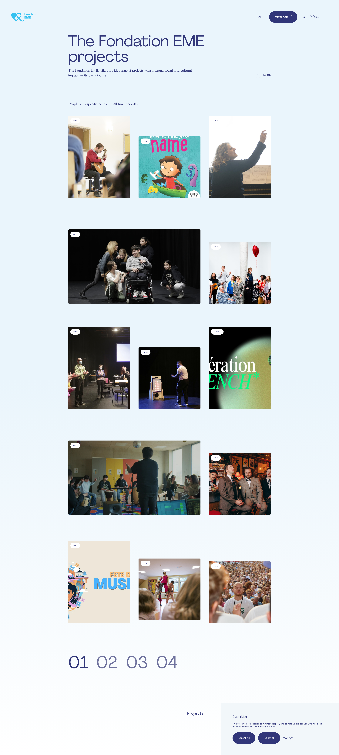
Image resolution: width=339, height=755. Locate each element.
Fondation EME (167, 713)
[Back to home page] (25, 17)
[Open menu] (325, 17)
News (213, 713)
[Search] (304, 17)
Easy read (142, 725)
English (149, 734)
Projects (195, 713)
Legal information (189, 725)
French (139, 734)
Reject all (269, 738)
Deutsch (160, 734)
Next (262, 665)
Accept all (244, 738)
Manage (288, 738)
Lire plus (270, 726)
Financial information (216, 725)
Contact (155, 725)
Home (142, 713)
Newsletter (169, 725)
